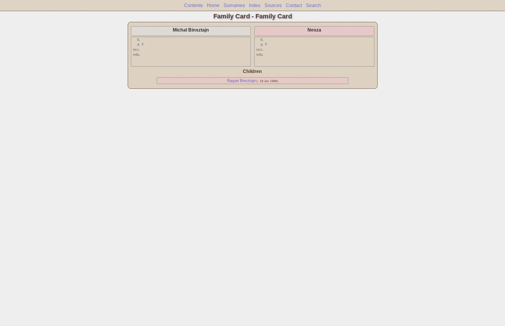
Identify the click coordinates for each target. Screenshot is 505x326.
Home (213, 5)
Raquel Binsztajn (241, 81)
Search (313, 5)
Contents (193, 5)
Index (254, 5)
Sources (273, 5)
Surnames (234, 5)
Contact (294, 5)
